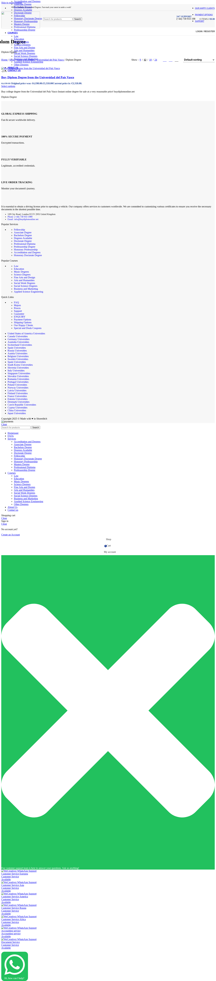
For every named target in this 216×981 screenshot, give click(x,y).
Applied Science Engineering (28, 61)
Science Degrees (22, 44)
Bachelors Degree (23, 7)
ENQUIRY (19, 316)
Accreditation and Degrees (27, 1)
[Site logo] (20, 27)
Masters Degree (22, 464)
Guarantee (19, 313)
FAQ (16, 302)
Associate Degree (22, 4)
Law (16, 36)
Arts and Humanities (24, 50)
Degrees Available (23, 10)
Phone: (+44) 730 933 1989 (20, 217)
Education (19, 39)
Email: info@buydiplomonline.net (23, 219)
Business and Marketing (26, 59)
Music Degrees (21, 42)
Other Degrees (21, 64)
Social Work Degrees (24, 53)
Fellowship (19, 229)
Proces (17, 308)
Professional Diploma (24, 244)
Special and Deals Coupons (27, 328)
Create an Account (10, 534)
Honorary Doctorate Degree (28, 255)
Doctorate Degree (23, 241)
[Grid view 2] (165, 59)
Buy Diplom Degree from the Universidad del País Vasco (37, 77)
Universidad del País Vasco (50, 59)
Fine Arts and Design (24, 47)
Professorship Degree (24, 29)
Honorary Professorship (26, 249)
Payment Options (22, 319)
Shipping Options (22, 322)
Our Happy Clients (23, 325)
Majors (17, 305)
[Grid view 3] (171, 59)
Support (18, 311)
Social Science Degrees (25, 56)
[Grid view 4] (176, 59)
